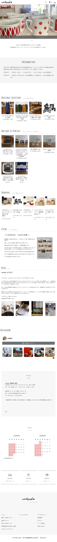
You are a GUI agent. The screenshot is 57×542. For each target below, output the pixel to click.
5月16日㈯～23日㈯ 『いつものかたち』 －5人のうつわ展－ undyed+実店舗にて (31, 72)
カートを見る (41, 523)
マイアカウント (41, 514)
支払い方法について (6, 523)
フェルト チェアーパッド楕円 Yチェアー (49, 212)
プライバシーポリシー (7, 529)
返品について (5, 520)
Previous (4, 202)
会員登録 (39, 517)
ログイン (39, 520)
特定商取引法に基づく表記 (8, 526)
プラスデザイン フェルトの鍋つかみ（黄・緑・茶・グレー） (22, 117)
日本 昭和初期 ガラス (36, 149)
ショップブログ (24, 514)
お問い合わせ (41, 526)
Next (53, 202)
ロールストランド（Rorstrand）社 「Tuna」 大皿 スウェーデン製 (8, 150)
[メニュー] (55, 2)
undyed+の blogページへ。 (8, 298)
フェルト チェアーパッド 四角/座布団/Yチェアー (38, 212)
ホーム (3, 514)
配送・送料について (6, 517)
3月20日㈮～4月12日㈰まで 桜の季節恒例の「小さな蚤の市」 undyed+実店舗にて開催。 (32, 76)
